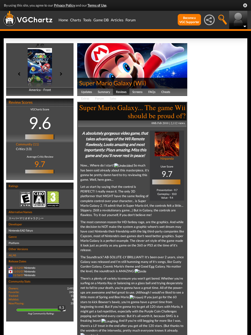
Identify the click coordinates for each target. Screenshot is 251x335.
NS (14, 255)
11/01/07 (18, 271)
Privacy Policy (64, 5)
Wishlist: (14, 299)
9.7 (39, 164)
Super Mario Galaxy (105, 83)
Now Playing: (16, 303)
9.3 (61, 308)
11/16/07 (18, 275)
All (10, 255)
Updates (86, 92)
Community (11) (27, 144)
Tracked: (14, 295)
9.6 (40, 122)
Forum (131, 20)
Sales (113, 98)
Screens (137, 92)
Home (63, 20)
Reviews (121, 92)
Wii (139, 83)
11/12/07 (18, 267)
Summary (104, 92)
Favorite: (14, 292)
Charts (75, 20)
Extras (85, 98)
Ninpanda (167, 158)
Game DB (101, 20)
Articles (117, 20)
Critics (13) (24, 149)
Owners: (14, 288)
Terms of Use (97, 5)
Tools (87, 20)
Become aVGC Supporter (189, 20)
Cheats (165, 92)
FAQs (151, 92)
